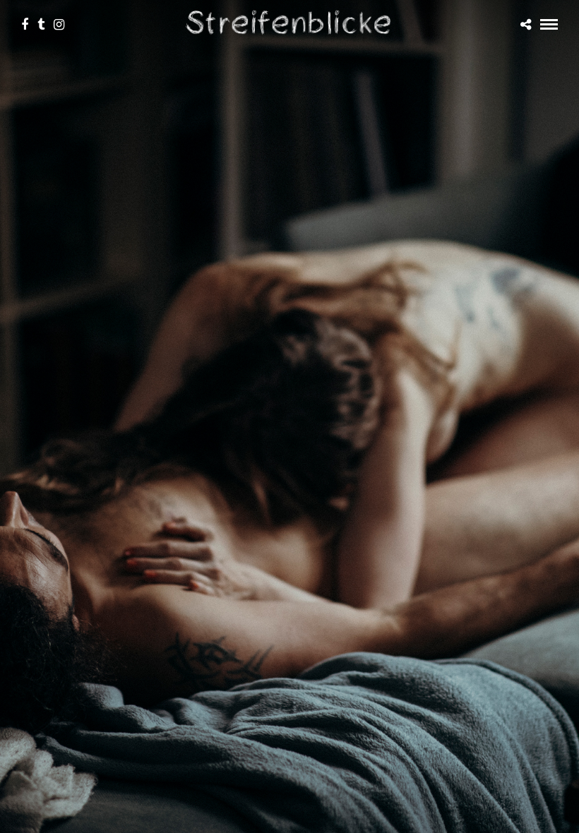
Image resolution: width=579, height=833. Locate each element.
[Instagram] (59, 24)
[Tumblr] (40, 24)
